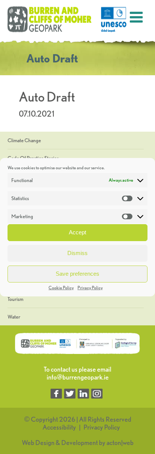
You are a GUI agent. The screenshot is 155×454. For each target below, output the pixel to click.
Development (79, 442)
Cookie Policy (61, 287)
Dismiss (77, 253)
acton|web (120, 442)
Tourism (15, 299)
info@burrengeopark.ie (78, 377)
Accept (77, 232)
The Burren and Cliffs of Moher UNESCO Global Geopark (68, 20)
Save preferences (77, 273)
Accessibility (59, 427)
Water (14, 317)
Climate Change (24, 140)
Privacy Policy (90, 287)
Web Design (38, 442)
